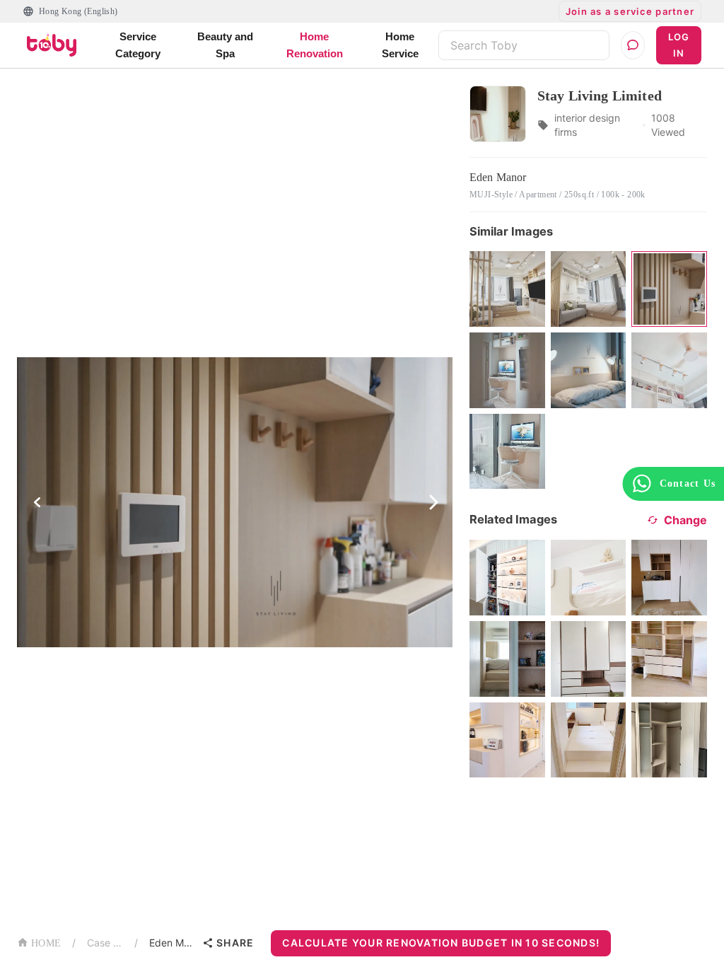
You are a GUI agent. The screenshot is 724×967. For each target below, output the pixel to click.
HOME (46, 943)
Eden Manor (173, 943)
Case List (105, 943)
